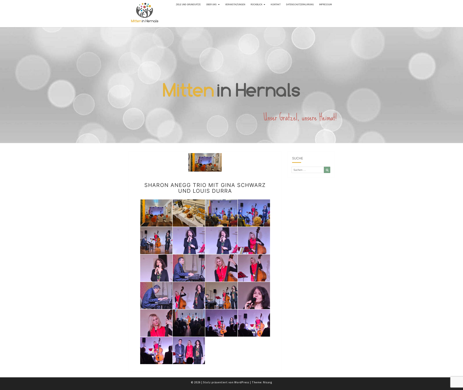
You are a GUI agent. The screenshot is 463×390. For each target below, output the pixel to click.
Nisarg (267, 382)
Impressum (325, 4)
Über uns (211, 4)
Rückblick (256, 4)
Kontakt (276, 4)
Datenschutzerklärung (300, 4)
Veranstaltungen (235, 4)
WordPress (241, 382)
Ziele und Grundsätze (188, 4)
